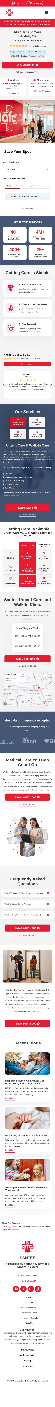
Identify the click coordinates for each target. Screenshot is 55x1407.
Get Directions (13, 93)
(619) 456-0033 (12, 1226)
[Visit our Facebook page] (16, 1289)
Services (28, 1297)
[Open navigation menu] (46, 12)
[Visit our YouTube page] (31, 1289)
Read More (10, 1098)
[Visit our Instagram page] (23, 1289)
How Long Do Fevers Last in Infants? (27, 1135)
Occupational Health (29, 1313)
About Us (28, 1323)
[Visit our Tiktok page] (38, 1289)
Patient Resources (28, 1308)
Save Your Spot (21, 3)
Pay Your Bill (37, 3)
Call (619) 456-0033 (29, 72)
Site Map (27, 1360)
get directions (25, 658)
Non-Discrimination (27, 1355)
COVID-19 (29, 1302)
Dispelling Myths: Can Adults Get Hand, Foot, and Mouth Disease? (24, 1082)
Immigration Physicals (29, 1318)
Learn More (25, 507)
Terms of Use (27, 1366)
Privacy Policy (27, 1350)
